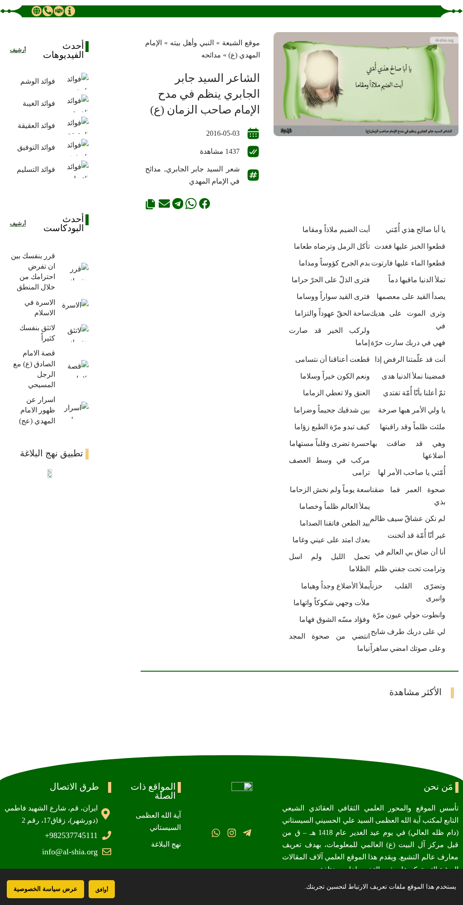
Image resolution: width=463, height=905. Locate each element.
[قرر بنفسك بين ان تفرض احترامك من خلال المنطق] (74, 271)
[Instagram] (231, 832)
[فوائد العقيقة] (74, 125)
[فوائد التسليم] (74, 169)
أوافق (101, 889)
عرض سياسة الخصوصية (45, 889)
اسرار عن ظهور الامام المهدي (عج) (37, 410)
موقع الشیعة (241, 43)
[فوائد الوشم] (74, 81)
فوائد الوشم (37, 81)
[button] (204, 203)
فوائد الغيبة (39, 103)
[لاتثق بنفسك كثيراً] (74, 333)
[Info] (70, 11)
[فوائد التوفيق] (74, 147)
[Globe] (37, 11)
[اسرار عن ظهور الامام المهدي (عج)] (74, 410)
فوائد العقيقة (36, 125)
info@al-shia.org (70, 851)
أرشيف (18, 50)
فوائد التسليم (36, 169)
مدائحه (211, 55)
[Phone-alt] (47, 11)
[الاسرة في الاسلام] (74, 308)
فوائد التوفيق (36, 147)
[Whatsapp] (215, 832)
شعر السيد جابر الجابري (203, 169)
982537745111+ (71, 835)
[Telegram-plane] (247, 832)
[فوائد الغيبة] (74, 103)
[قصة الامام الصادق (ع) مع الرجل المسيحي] (74, 369)
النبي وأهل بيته (192, 43)
